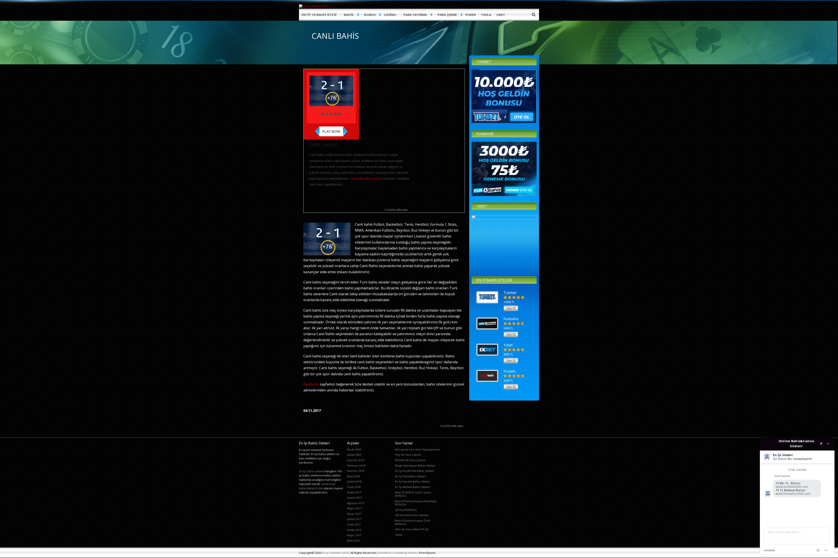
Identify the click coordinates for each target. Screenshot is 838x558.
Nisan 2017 (354, 514)
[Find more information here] (797, 495)
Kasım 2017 (354, 498)
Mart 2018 (353, 476)
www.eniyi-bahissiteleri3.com (317, 486)
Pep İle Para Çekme (408, 455)
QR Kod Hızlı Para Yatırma (412, 515)
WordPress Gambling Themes (398, 553)
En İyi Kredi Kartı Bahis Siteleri (414, 471)
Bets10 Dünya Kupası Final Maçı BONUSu (416, 503)
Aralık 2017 (354, 492)
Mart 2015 (353, 541)
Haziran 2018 (355, 471)
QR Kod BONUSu (406, 510)
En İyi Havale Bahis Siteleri (412, 481)
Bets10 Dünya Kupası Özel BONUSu (412, 522)
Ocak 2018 (354, 487)
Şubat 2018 (354, 481)
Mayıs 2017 (354, 508)
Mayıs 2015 (354, 535)
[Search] (534, 14)
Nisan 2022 (354, 449)
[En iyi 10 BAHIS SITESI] (313, 6)
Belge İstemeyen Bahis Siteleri (415, 466)
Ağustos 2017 (355, 503)
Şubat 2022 (354, 455)
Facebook (311, 384)
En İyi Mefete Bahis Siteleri (412, 487)
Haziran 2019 (355, 460)
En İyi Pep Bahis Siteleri (410, 476)
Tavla (398, 535)
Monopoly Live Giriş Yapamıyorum (417, 449)
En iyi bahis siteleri (311, 471)
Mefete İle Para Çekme (410, 460)
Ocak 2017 (354, 524)
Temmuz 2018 (356, 466)
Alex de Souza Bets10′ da (411, 529)
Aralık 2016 (354, 530)
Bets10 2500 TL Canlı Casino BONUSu (413, 494)
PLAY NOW (331, 131)
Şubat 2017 (354, 519)
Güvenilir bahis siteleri (366, 178)
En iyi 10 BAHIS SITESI (335, 553)
